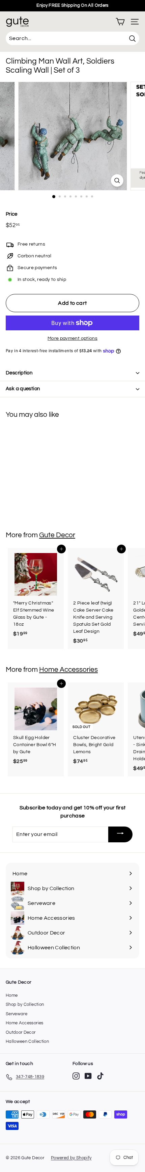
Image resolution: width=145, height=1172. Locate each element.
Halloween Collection (27, 1041)
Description (19, 372)
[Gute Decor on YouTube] (88, 1075)
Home (12, 995)
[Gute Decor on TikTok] (100, 1075)
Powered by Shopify (71, 1158)
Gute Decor (57, 535)
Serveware (16, 1014)
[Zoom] (117, 180)
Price (12, 214)
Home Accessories (68, 669)
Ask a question (23, 388)
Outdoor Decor (21, 1032)
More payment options (72, 338)
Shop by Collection (25, 1004)
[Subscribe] (120, 834)
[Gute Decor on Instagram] (76, 1075)
